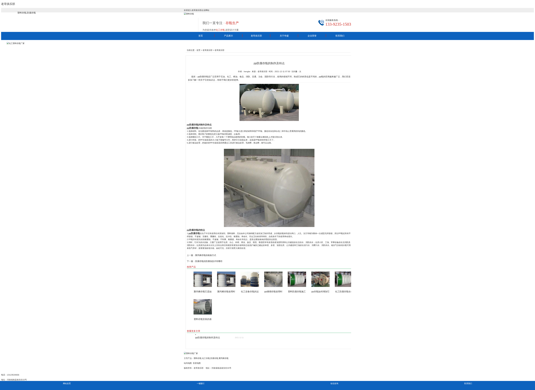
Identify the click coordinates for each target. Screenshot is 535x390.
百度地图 (197, 363)
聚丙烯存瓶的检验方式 (205, 255)
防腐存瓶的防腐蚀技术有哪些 (208, 261)
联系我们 (339, 36)
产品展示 (228, 36)
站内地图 (188, 363)
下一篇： (191, 261)
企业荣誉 (312, 36)
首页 (200, 36)
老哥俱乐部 (8, 3)
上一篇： (191, 255)
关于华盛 (284, 36)
